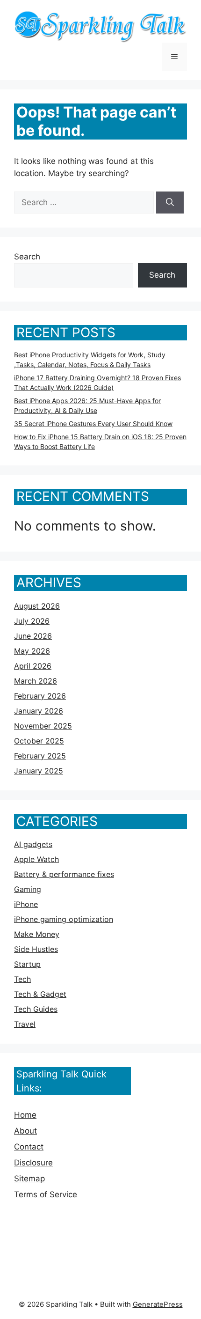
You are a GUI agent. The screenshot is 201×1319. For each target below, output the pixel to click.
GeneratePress (158, 1304)
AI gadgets (33, 844)
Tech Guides (35, 1009)
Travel (25, 1024)
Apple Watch (36, 859)
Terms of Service (45, 1194)
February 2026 (40, 695)
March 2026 (35, 680)
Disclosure (33, 1162)
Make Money (36, 934)
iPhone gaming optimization (63, 919)
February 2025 (40, 755)
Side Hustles (36, 949)
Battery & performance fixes (64, 874)
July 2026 (32, 621)
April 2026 (32, 666)
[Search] (170, 203)
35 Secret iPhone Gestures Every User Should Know (93, 423)
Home (25, 1115)
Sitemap (29, 1178)
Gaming (27, 889)
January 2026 (38, 710)
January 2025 (38, 770)
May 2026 (32, 651)
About (25, 1130)
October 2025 (39, 740)
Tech (22, 979)
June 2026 (33, 636)
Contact (28, 1146)
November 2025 (43, 725)
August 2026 (37, 606)
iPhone (26, 904)
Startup (27, 964)
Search (27, 256)
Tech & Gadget (40, 994)
